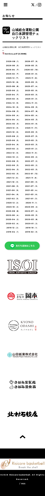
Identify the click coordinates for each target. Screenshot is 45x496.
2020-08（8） (13, 211)
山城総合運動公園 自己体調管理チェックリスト (27, 34)
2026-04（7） (13, 70)
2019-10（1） (32, 228)
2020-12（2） (13, 203)
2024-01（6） (32, 124)
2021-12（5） (13, 178)
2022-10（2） (13, 157)
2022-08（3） (13, 161)
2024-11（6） (32, 103)
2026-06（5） (13, 65)
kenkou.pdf (11, 54)
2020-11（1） (32, 203)
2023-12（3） (13, 128)
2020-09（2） (32, 207)
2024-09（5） (32, 107)
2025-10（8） (13, 82)
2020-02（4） (13, 223)
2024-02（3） (13, 124)
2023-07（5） (32, 136)
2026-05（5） (32, 65)
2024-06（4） (13, 115)
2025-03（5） (32, 95)
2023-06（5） (13, 140)
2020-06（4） (13, 215)
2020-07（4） (32, 211)
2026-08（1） (13, 61)
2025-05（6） (32, 90)
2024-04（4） (13, 119)
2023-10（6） (13, 132)
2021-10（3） (13, 182)
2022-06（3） (13, 165)
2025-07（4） (32, 86)
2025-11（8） (31, 78)
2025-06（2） (13, 90)
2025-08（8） (13, 86)
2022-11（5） (32, 153)
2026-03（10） (31, 70)
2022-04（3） (13, 169)
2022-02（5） (13, 174)
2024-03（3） (32, 119)
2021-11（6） (32, 178)
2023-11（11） (32, 128)
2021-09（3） (32, 182)
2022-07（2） (32, 161)
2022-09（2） (32, 157)
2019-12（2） (13, 228)
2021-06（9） (13, 190)
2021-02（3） (13, 198)
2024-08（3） (13, 111)
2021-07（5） (32, 186)
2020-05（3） (32, 215)
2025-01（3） (32, 99)
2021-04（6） (13, 194)
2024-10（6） (13, 107)
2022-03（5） (32, 169)
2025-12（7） (13, 78)
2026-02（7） (13, 74)
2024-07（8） (32, 111)
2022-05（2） (32, 165)
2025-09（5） (32, 82)
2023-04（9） (13, 144)
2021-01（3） (31, 198)
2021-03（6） (32, 194)
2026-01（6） (32, 74)
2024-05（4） (32, 115)
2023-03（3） (32, 144)
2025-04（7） (13, 95)
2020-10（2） (13, 207)
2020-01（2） (32, 223)
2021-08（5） (13, 186)
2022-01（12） (32, 174)
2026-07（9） (32, 61)
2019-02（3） (32, 232)
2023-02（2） (13, 149)
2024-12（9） (13, 103)
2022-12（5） (13, 153)
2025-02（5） (13, 99)
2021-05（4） (32, 190)
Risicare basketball (19, 475)
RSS (23, 484)
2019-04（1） (13, 232)
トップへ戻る (22, 436)
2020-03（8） (32, 219)
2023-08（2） (13, 136)
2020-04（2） (13, 219)
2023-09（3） (32, 132)
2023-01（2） (32, 149)
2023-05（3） (32, 140)
